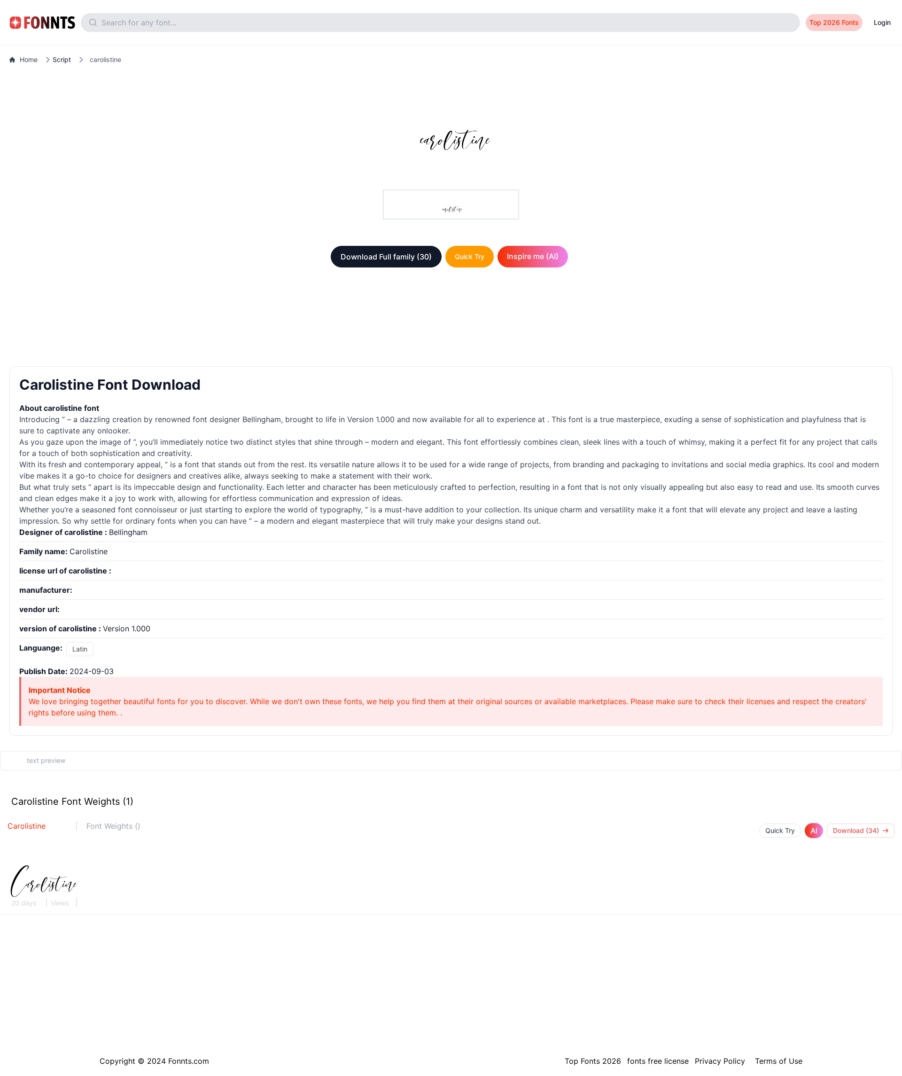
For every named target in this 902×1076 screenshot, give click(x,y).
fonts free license (658, 1061)
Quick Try (469, 256)
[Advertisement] (451, 319)
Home (29, 59)
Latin (79, 649)
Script (62, 59)
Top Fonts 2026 (593, 1061)
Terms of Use (778, 1061)
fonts (166, 521)
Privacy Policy (720, 1061)
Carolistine (27, 826)
